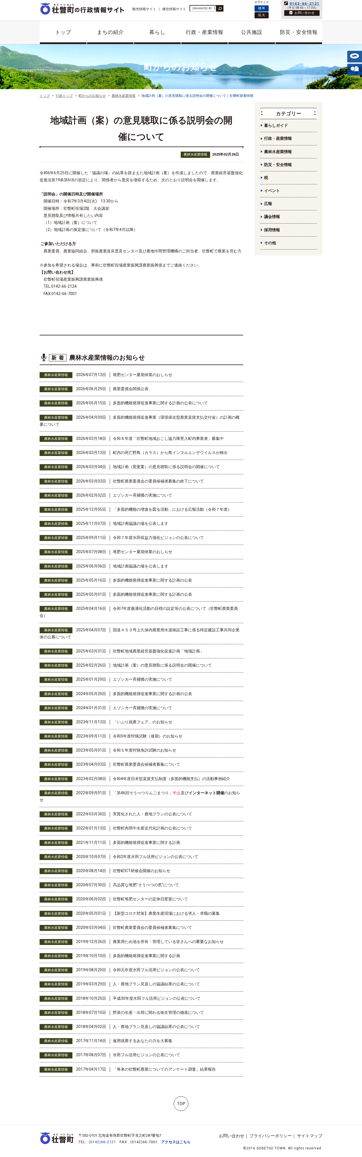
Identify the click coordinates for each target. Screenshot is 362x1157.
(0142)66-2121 (102, 1142)
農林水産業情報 (195, 154)
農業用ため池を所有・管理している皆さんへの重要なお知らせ (168, 941)
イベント (272, 190)
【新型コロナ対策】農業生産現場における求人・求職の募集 (166, 913)
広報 (268, 203)
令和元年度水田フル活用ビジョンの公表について (156, 970)
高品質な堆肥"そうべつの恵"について (146, 885)
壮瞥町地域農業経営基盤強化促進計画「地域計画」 (158, 651)
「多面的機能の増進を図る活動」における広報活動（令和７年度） (172, 509)
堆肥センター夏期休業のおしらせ (142, 374)
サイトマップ (309, 1135)
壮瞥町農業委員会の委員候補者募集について (152, 927)
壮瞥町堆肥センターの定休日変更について (150, 899)
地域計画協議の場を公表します (140, 523)
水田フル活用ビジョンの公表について (146, 1055)
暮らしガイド (276, 125)
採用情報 (272, 230)
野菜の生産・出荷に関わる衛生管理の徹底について (158, 1012)
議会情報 (272, 216)
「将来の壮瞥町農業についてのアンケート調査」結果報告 (164, 1069)
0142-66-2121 (305, 3)
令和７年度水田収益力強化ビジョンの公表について (158, 537)
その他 (270, 243)
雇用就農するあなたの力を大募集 (142, 1040)
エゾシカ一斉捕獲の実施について (142, 495)
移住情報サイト (174, 9)
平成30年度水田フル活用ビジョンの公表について (157, 998)
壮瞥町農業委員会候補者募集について (146, 764)
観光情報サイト (144, 9)
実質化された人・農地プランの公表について (152, 814)
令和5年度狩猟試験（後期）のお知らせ (147, 736)
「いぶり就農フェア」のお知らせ (142, 722)
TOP (181, 1103)
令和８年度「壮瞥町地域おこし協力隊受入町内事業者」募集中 (168, 438)
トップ (63, 32)
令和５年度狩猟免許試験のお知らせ (144, 750)
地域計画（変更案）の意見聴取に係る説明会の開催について (166, 466)
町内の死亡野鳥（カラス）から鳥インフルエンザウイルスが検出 (170, 452)
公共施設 (251, 32)
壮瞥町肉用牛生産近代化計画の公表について (152, 828)
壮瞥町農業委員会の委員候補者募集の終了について (158, 481)
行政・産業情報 (204, 32)
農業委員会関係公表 (130, 389)
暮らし (157, 32)
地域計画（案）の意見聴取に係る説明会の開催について (162, 665)
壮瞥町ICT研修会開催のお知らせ (141, 870)
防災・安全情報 (299, 32)
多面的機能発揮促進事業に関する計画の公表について (160, 403)
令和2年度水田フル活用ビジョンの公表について (155, 856)
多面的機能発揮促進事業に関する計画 (146, 842)
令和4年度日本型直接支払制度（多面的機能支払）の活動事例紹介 (171, 778)
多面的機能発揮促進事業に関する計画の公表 (152, 580)
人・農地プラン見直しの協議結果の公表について (156, 984)
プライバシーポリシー (270, 1135)
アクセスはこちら (176, 1142)
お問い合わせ (231, 1135)
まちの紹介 (110, 32)
